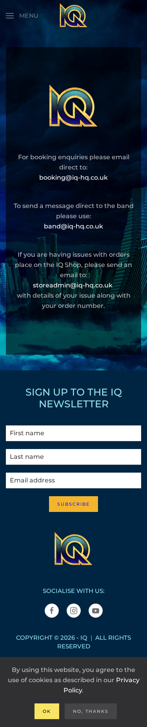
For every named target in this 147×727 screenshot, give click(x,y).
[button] (22, 15)
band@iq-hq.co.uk (73, 226)
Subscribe (73, 504)
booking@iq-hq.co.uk (73, 177)
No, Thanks (91, 711)
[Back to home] (73, 15)
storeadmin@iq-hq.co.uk (73, 285)
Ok (47, 711)
